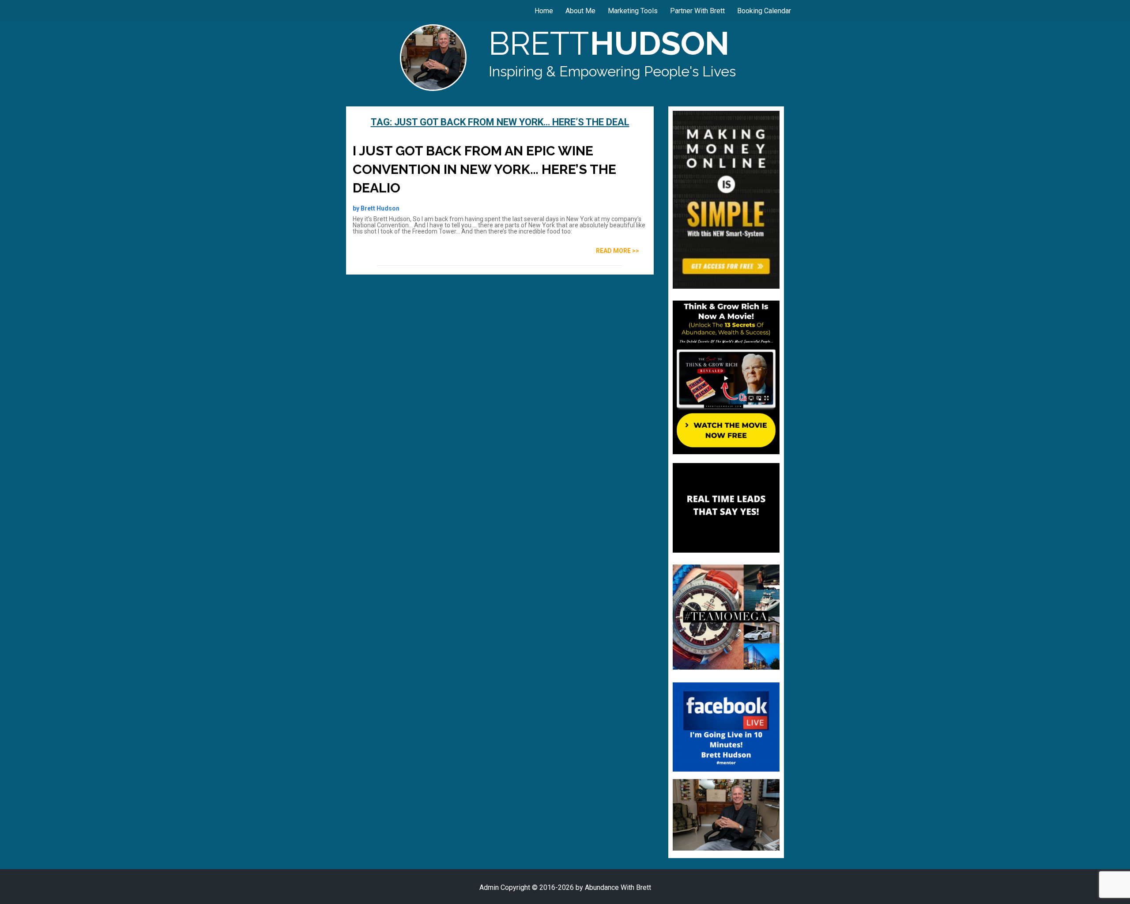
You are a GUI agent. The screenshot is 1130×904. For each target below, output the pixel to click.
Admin (489, 887)
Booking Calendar (764, 11)
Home (544, 11)
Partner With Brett (697, 11)
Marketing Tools (633, 11)
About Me (580, 11)
